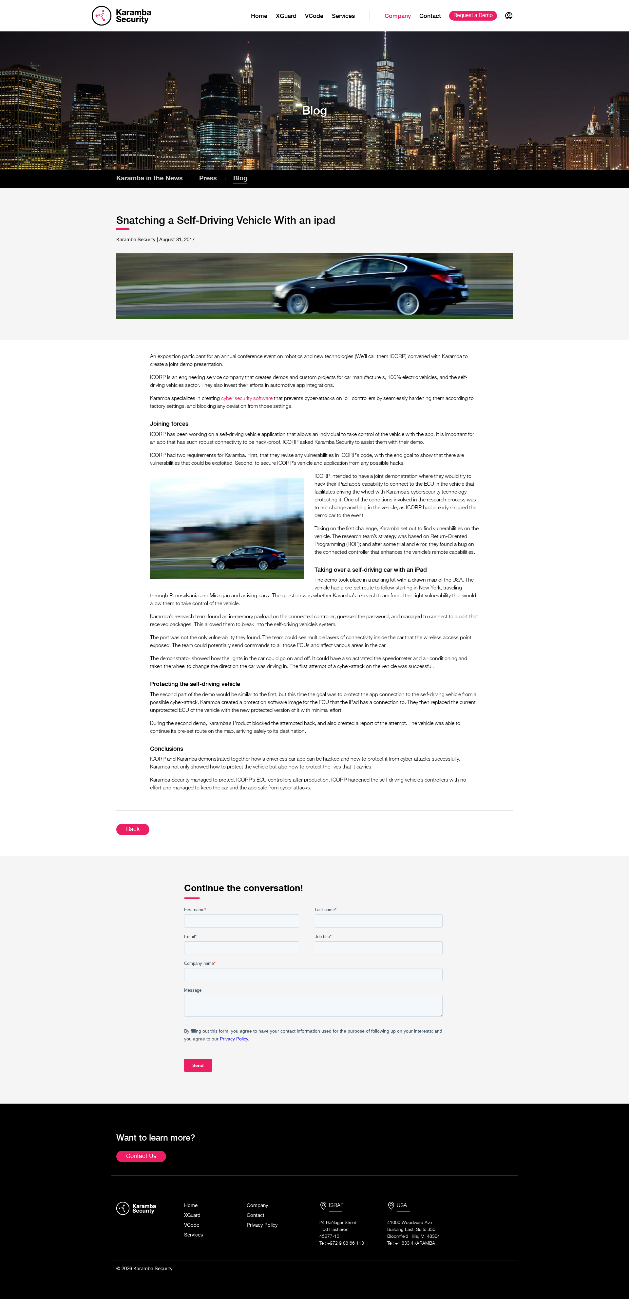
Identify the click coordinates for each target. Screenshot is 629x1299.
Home (259, 15)
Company (398, 15)
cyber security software (247, 398)
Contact (430, 15)
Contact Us (141, 1156)
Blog (240, 178)
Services (343, 15)
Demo (473, 15)
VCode (314, 15)
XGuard (286, 15)
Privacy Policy (262, 1225)
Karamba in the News (149, 178)
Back (133, 829)
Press (208, 178)
